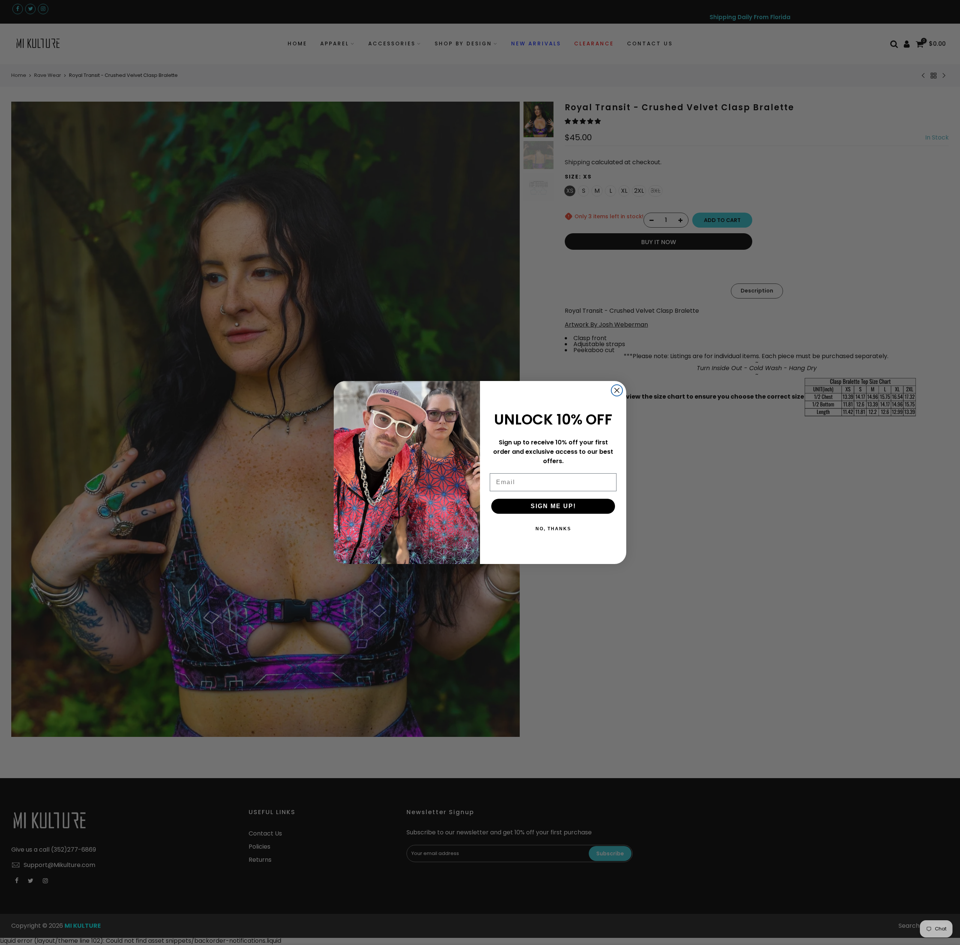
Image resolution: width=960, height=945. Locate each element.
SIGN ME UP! (553, 506)
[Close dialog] (616, 390)
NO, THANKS (553, 528)
